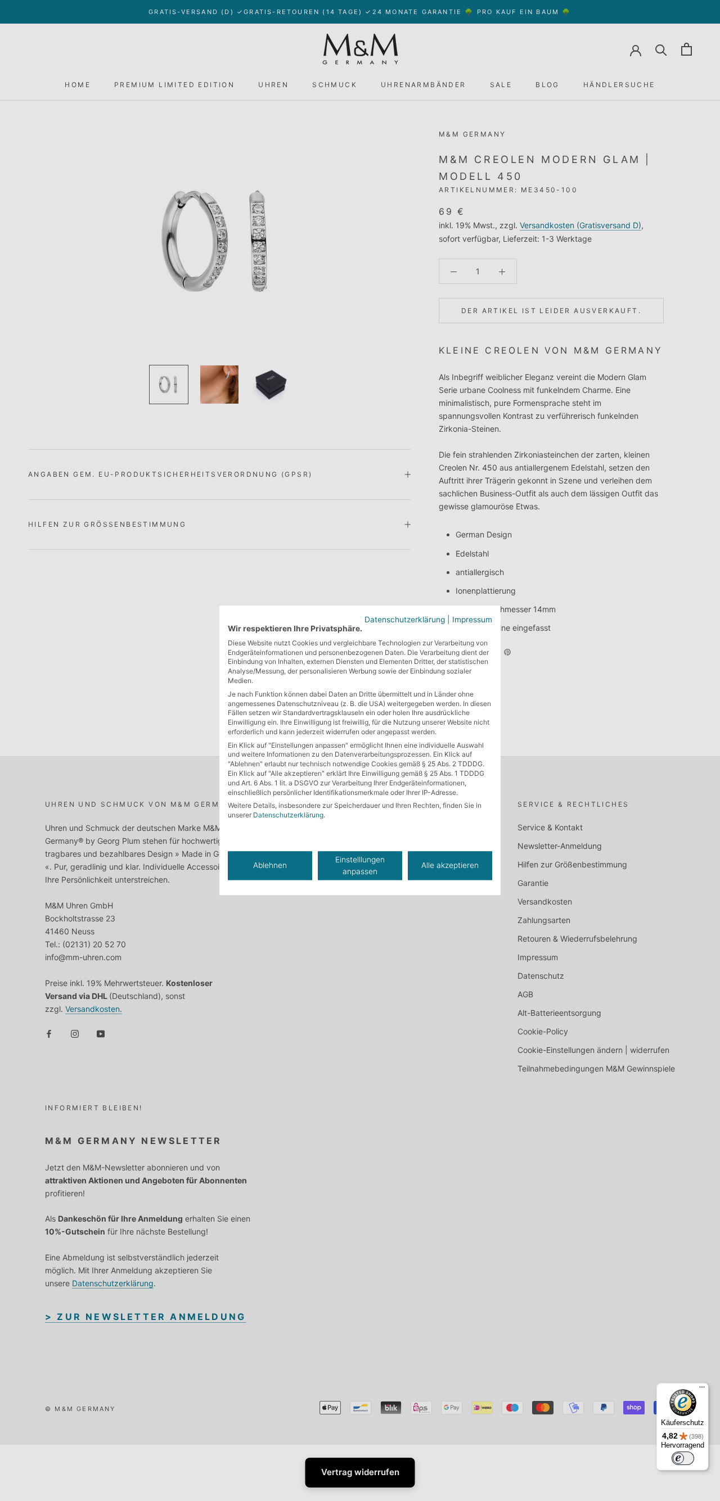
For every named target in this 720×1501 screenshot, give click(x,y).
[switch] (683, 1458)
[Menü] (702, 1389)
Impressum (472, 619)
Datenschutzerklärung (404, 619)
